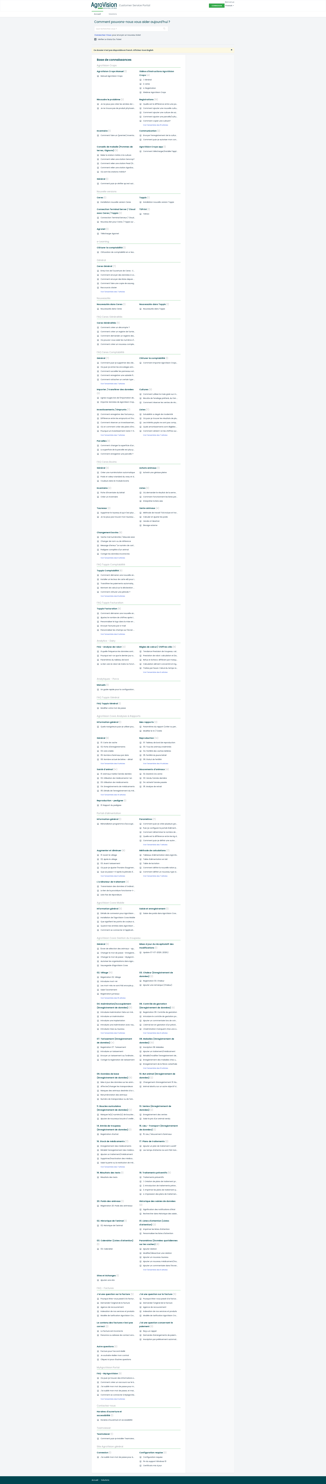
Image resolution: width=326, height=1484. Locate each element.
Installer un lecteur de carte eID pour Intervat (121, 579)
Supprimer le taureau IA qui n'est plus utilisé (120, 512)
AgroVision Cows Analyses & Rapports (118, 716)
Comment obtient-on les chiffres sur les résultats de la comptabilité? (174, 431)
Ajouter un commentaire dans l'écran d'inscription (165, 1265)
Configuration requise (152, 1452)
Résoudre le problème (110, 99)
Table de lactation (151, 863)
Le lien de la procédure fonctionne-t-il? (118, 890)
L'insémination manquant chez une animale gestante (167, 1029)
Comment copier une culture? (157, 121)
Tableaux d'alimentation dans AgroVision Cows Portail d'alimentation (173, 855)
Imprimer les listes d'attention (156, 1229)
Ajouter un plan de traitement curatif (159, 1146)
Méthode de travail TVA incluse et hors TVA (162, 512)
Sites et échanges (107, 1275)
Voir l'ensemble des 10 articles (155, 1068)
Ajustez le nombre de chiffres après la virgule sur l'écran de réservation (132, 617)
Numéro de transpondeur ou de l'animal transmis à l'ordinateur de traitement (135, 1099)
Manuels (102, 684)
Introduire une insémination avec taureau (119, 1025)
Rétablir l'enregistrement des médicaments (120, 1150)
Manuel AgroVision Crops (112, 76)
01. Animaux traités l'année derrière (116, 774)
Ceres (101, 197)
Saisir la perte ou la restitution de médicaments (122, 1162)
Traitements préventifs (153, 1177)
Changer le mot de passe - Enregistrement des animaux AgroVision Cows (133, 953)
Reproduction (148, 738)
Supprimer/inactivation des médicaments (119, 1158)
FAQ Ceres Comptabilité (110, 352)
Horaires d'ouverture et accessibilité (116, 1420)
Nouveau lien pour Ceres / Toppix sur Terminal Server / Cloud (128, 222)
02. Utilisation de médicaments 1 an (116, 778)
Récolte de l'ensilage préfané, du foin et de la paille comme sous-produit (175, 398)
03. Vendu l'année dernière (155, 778)
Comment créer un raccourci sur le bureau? (120, 1382)
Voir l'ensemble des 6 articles (113, 558)
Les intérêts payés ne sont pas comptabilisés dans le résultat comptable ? (176, 422)
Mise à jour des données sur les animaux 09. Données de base (128, 1082)
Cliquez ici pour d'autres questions (116, 1359)
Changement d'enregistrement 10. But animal (163, 1082)
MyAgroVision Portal (108, 1367)
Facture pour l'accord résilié (113, 1351)
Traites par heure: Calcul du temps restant (162, 668)
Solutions (113, 14)
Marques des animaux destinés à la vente (119, 1090)
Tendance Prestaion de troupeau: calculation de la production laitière (174, 651)
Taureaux (103, 508)
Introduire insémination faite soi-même (118, 1012)
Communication (149, 130)
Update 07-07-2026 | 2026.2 (155, 952)
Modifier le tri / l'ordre (152, 731)
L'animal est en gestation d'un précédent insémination (167, 1025)
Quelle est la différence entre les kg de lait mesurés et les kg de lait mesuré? (177, 836)
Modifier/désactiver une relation (157, 1253)
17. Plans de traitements (153, 1141)
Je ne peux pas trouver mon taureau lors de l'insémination (127, 517)
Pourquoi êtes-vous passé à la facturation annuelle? (124, 1298)
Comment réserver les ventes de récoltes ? (162, 402)
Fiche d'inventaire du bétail (113, 492)
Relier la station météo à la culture (116, 155)
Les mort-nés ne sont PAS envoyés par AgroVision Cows (125, 985)
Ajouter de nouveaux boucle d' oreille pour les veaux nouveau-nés (130, 1118)
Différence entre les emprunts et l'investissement (123, 418)
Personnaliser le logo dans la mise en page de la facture (125, 621)
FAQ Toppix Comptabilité (111, 564)
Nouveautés (103, 298)
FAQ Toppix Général (108, 697)
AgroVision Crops (107, 65)
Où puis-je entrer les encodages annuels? (119, 367)
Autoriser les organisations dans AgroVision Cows (122, 961)
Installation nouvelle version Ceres (116, 202)
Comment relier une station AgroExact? (118, 167)
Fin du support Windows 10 (154, 1461)
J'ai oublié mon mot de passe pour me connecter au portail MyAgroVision (133, 1386)
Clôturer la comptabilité (111, 247)
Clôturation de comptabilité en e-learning (119, 252)
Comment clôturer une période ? (115, 592)
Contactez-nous (106, 1405)
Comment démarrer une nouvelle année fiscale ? (123, 575)
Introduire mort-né (109, 981)
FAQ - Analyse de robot (111, 646)
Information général (108, 722)
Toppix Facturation (108, 608)
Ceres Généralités (108, 322)
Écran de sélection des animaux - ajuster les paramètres (126, 948)
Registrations (148, 99)
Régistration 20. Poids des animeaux (116, 1205)
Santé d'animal (106, 769)
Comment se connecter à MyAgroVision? (119, 1395)
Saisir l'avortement (109, 989)
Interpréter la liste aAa (153, 501)
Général (102, 179)
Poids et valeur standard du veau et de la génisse (122, 476)
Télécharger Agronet (110, 233)
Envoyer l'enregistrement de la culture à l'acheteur (165, 135)
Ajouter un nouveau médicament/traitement (163, 1261)
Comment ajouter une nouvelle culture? (161, 108)
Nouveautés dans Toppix (153, 304)
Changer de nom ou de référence (116, 541)
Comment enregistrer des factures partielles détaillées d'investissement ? (134, 414)
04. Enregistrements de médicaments (118, 786)
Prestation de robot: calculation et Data (160, 655)
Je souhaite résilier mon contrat (115, 1355)
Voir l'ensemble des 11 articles (113, 1033)
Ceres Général (106, 266)
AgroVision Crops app (152, 146)
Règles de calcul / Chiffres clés (157, 646)
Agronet (102, 229)
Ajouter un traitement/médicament (159, 1051)
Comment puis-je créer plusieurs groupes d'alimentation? (169, 824)
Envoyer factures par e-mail (113, 626)
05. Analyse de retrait (152, 786)
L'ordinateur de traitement (112, 881)
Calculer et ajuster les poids (155, 517)
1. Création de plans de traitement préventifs (163, 1181)
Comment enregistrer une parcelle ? (117, 454)
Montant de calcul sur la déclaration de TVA (120, 587)
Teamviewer (104, 1427)
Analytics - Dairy (106, 640)
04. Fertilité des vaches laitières (157, 751)
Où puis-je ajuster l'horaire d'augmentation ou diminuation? (127, 867)
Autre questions (106, 1346)
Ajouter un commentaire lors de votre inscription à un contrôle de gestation (177, 1020)
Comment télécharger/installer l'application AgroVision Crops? (171, 151)
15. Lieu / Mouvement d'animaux (157, 1134)
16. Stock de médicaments (112, 1141)
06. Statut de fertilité (152, 759)
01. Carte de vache (109, 742)
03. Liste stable (107, 751)
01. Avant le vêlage (109, 855)
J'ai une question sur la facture (115, 1294)
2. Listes (146, 84)
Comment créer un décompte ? (115, 327)
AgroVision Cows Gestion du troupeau (118, 938)
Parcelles (103, 440)
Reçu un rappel (150, 1331)
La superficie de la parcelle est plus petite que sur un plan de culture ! (131, 449)
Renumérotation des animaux (114, 1095)
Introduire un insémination (112, 1016)
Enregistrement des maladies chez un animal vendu (166, 1060)
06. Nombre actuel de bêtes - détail (117, 759)
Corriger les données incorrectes (115, 554)
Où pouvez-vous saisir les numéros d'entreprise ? (122, 340)
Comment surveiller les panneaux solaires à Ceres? (123, 371)
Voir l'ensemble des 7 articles (113, 291)
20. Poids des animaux (110, 1201)
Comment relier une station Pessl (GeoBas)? (120, 163)
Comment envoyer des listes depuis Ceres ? (120, 279)
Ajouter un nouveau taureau (155, 1257)
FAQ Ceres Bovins (107, 461)
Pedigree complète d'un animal (115, 549)
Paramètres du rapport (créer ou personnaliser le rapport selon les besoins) (176, 726)
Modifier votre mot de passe (113, 708)
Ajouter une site (108, 1280)
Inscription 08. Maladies (153, 1047)
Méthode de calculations (153, 850)
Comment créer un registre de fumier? (118, 331)
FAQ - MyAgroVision (109, 1373)
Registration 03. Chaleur (153, 981)
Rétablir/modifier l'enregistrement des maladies (164, 1055)
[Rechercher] (164, 28)
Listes (143, 409)
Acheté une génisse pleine (155, 472)
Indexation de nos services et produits (117, 1311)
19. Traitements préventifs (154, 1172)
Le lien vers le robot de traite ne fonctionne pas (122, 664)
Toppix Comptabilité (109, 570)
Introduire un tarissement (112, 1051)
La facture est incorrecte (112, 1331)
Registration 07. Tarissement (113, 1047)
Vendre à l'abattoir (151, 521)
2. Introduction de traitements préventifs (161, 1185)
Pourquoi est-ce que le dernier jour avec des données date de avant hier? (134, 655)
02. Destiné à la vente (152, 774)
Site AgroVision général (110, 1446)
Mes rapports (147, 722)
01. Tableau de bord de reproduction (159, 742)
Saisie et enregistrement (153, 908)
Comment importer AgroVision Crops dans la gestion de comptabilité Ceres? (177, 363)
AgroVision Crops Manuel (111, 71)
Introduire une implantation (113, 1020)
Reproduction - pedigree (111, 800)
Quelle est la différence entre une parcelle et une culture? (169, 104)
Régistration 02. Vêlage (111, 977)
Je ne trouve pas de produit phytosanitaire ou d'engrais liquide (128, 108)
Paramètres (147, 819)
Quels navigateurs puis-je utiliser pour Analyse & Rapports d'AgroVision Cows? (135, 726)
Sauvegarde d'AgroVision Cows (114, 965)
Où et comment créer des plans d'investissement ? (124, 426)
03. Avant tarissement (110, 863)
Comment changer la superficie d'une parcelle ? (122, 445)
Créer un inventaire (109, 497)
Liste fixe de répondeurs (111, 894)
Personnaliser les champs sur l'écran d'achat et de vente (126, 630)
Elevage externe (150, 525)
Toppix (144, 197)
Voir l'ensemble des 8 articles (113, 596)
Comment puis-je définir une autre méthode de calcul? (168, 840)
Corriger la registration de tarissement (118, 1060)
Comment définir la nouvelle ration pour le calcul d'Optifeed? (170, 867)
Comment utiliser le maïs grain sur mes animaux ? (165, 394)
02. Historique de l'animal (111, 1220)
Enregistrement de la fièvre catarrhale (160, 1064)
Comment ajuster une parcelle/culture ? (161, 116)
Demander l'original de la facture (115, 1303)
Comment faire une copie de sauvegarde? (120, 283)
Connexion (103, 1452)
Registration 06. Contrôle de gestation (160, 1012)
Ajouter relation (150, 1249)
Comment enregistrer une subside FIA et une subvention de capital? (131, 375)
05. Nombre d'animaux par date (115, 755)
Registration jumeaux (110, 994)
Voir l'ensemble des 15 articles (155, 125)
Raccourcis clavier (109, 287)
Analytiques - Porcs (108, 678)
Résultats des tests (109, 1177)
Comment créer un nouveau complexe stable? (122, 344)
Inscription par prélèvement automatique (161, 1339)
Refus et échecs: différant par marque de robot (164, 660)
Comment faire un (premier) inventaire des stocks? (124, 135)
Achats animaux (149, 467)
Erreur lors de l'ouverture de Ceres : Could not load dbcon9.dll (128, 270)
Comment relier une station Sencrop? (117, 159)
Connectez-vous (102, 35)
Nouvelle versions (107, 191)
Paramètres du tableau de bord (115, 660)
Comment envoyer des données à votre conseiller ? (124, 275)
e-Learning (103, 241)
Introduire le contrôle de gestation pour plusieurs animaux (169, 1016)
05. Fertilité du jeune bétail (154, 755)
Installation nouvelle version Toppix (158, 202)
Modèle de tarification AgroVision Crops (118, 1315)
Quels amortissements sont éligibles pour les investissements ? (171, 426)
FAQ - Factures (105, 1288)
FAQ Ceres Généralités (109, 316)
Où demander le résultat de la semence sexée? (164, 492)
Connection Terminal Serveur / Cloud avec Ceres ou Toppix (127, 217)
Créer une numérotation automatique (118, 472)
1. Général (147, 79)
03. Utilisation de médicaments (114, 782)
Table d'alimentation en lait (155, 859)
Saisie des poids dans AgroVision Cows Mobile (163, 913)
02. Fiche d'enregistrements (113, 747)
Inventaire (103, 130)
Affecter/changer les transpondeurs (117, 1086)
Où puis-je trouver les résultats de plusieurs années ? (166, 418)
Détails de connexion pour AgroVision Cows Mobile (123, 913)
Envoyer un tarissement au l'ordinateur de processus (124, 1055)
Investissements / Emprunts (113, 409)
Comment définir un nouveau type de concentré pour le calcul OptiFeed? (176, 872)
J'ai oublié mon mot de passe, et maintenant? (121, 1390)
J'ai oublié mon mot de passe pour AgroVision (121, 1457)
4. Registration (149, 88)
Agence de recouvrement (112, 1307)
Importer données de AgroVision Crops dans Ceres (123, 402)
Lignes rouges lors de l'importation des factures (122, 398)
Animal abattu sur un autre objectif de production (165, 1086)
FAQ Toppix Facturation (110, 602)
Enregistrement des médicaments (116, 1146)
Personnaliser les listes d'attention (158, 1233)
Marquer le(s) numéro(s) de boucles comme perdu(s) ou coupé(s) (131, 1114)
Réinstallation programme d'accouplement (120, 824)
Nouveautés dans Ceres (111, 304)
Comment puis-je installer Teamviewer (118, 1438)
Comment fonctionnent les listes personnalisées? (165, 497)
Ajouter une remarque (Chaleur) (157, 985)
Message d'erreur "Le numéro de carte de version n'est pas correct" (131, 545)
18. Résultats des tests (110, 1172)
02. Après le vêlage (109, 859)
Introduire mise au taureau (112, 1029)
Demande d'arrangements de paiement (161, 1335)
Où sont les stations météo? (113, 172)
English (150, 50)
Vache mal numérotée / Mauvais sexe (118, 537)
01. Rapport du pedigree (111, 805)
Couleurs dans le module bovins (115, 481)
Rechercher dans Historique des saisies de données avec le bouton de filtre (176, 1213)
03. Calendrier (107, 1249)
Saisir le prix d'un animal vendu (156, 1118)
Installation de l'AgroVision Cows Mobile (118, 917)
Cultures (145, 389)
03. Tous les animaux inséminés (157, 747)
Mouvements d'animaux (153, 769)
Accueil (97, 14)
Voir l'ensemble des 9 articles (113, 763)
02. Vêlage (104, 972)
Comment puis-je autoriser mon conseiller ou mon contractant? (172, 139)
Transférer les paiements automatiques (118, 583)
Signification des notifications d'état (159, 1209)
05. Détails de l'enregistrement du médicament (122, 790)
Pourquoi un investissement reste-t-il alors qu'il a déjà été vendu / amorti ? (134, 431)
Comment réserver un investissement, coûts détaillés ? (125, 422)
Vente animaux (148, 508)
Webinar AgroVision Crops (154, 92)
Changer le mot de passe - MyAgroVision (119, 957)
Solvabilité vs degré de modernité (158, 414)
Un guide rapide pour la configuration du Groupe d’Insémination (129, 689)
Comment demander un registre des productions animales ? (128, 336)
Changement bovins (109, 532)
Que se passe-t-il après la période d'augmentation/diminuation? (130, 872)
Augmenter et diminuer (110, 850)
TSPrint (144, 209)
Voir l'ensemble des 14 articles (155, 763)
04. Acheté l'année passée (155, 782)
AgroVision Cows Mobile (110, 902)
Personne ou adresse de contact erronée (119, 1335)
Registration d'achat (110, 1134)
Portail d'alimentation (109, 813)
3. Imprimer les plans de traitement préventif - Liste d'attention (171, 1190)
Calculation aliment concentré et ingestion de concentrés (169, 664)
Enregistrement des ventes (155, 1114)
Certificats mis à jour (152, 1465)
